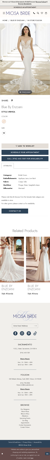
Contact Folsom (25, 427)
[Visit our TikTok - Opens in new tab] (35, 333)
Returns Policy (25, 414)
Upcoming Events (25, 418)
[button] (4, 13)
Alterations (25, 416)
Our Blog (25, 421)
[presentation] (12, 259)
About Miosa (25, 411)
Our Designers (25, 409)
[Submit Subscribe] (35, 326)
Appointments (25, 423)
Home (5, 20)
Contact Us (15, 211)
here (32, 458)
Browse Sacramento (24, 4)
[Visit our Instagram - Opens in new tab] (22, 333)
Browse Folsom (41, 2)
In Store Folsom (35, 20)
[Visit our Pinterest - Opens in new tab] (29, 333)
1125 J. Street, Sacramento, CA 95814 (25, 349)
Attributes (7, 165)
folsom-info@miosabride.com (25, 385)
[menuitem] (4, 13)
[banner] (18, 13)
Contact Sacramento (25, 425)
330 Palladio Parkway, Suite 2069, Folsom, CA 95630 (25, 379)
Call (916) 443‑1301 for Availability (25, 159)
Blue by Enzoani (17, 20)
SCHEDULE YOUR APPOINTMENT (25, 152)
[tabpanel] (25, 59)
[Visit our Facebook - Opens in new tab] (15, 333)
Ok (47, 454)
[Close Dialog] (2, 454)
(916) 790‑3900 (25, 383)
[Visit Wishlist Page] (42, 13)
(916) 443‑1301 (25, 353)
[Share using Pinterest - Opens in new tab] (12, 101)
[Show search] (38, 13)
